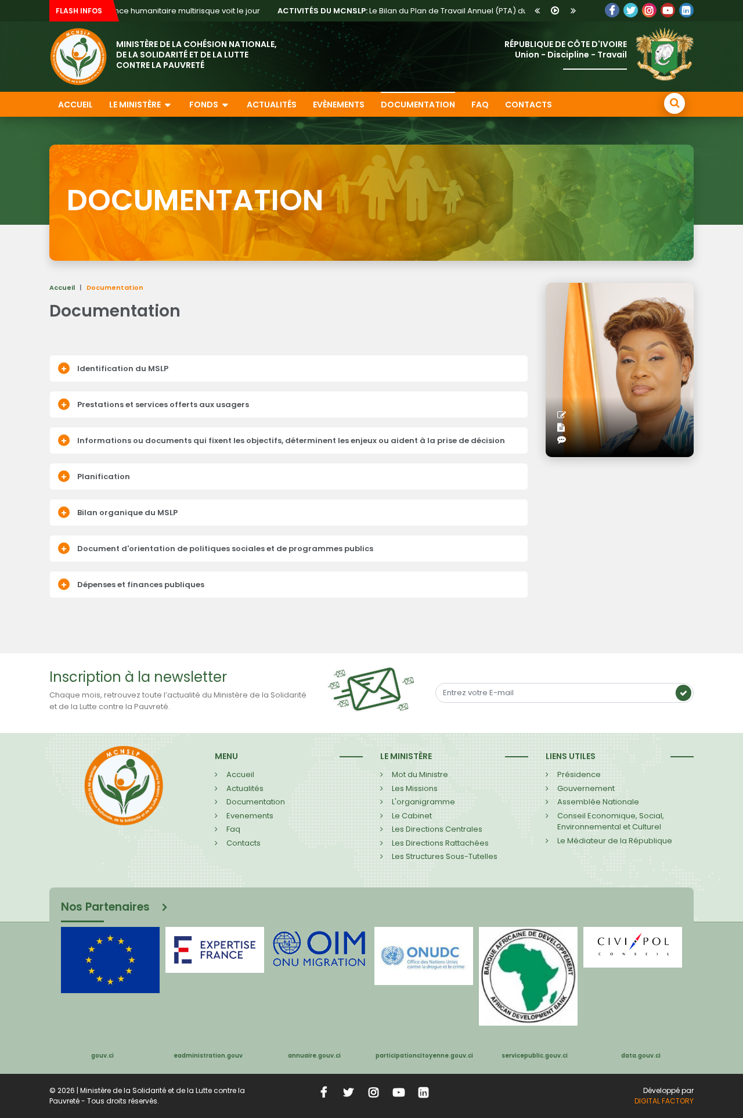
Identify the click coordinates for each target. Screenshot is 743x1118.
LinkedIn (649, 10)
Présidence (579, 774)
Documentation (418, 104)
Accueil (75, 104)
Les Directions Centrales (437, 829)
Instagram (373, 1091)
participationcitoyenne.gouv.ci (424, 1055)
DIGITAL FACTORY (664, 1101)
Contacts (528, 104)
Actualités (272, 104)
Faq (233, 829)
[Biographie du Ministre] (564, 427)
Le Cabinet (412, 815)
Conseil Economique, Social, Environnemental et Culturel (610, 821)
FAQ (480, 104)
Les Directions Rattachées (440, 843)
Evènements (339, 104)
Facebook (612, 10)
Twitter (630, 10)
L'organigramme (423, 801)
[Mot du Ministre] (564, 415)
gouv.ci (102, 1055)
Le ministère (136, 104)
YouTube (668, 10)
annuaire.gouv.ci (314, 1055)
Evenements (249, 815)
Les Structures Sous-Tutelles (444, 856)
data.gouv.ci (641, 1055)
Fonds (204, 104)
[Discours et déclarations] (564, 439)
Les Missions (415, 788)
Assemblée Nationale (598, 801)
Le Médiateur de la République (614, 840)
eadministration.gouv (208, 1055)
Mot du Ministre (420, 774)
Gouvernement (586, 788)
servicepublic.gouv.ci (535, 1055)
